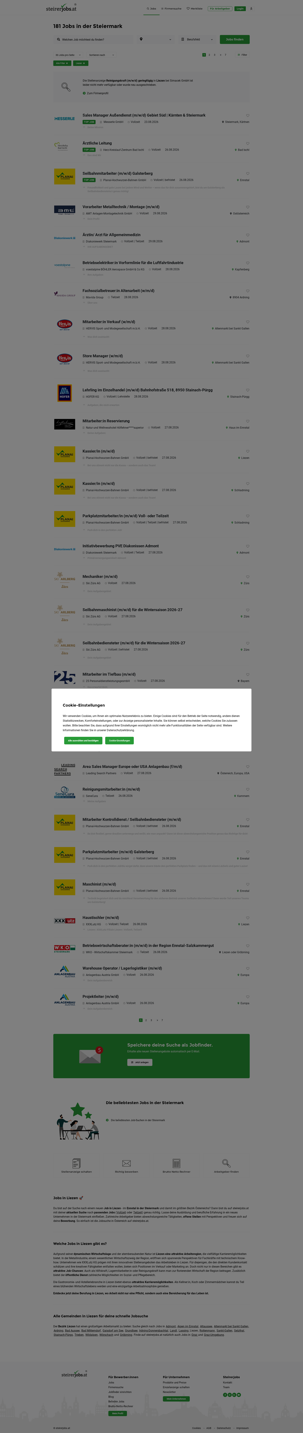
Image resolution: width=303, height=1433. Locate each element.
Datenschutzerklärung (120, 730)
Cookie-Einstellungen (119, 740)
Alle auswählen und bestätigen (83, 740)
